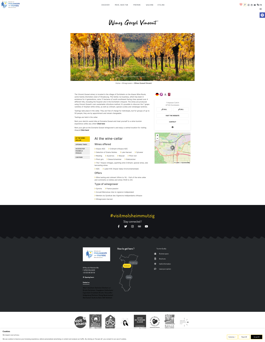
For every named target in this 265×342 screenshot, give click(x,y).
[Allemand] (157, 94)
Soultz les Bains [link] (97, 298)
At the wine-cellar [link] (81, 139)
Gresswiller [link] (108, 293)
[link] (262, 15)
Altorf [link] (85, 288)
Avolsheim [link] (91, 288)
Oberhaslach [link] (87, 298)
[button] (172, 148)
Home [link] (118, 83)
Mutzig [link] (101, 295)
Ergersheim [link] (86, 293)
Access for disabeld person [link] (80, 151)
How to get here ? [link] (125, 248)
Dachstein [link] (98, 288)
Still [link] (103, 298)
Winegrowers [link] (127, 83)
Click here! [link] (85, 130)
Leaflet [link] (177, 162)
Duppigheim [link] (100, 290)
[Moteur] (165, 94)
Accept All (256, 337)
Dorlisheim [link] (91, 290)
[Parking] (161, 94)
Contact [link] (172, 122)
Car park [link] (79, 157)
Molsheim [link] (95, 295)
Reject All (244, 337)
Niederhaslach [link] (108, 295)
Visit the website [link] (172, 115)
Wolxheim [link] (109, 298)
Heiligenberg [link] (87, 295)
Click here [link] (101, 124)
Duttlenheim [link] (109, 290)
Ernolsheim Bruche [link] (97, 293)
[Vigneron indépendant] (169, 94)
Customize (232, 337)
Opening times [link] (81, 144)
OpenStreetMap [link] (185, 162)
